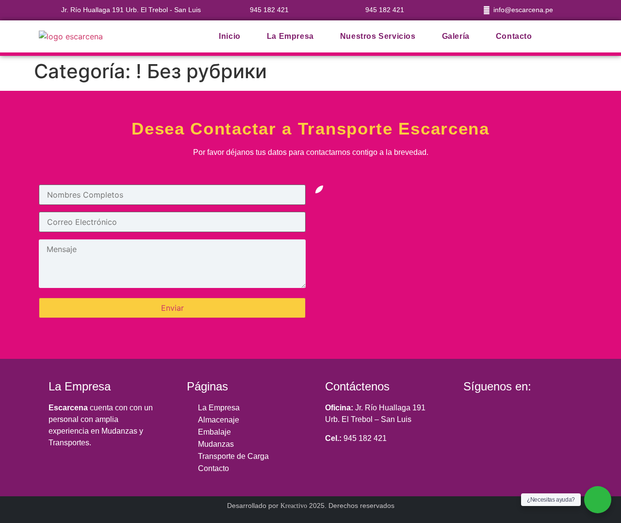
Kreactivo (293, 505)
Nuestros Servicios (378, 36)
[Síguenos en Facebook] (473, 412)
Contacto (514, 36)
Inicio (230, 36)
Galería (456, 36)
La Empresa (290, 36)
